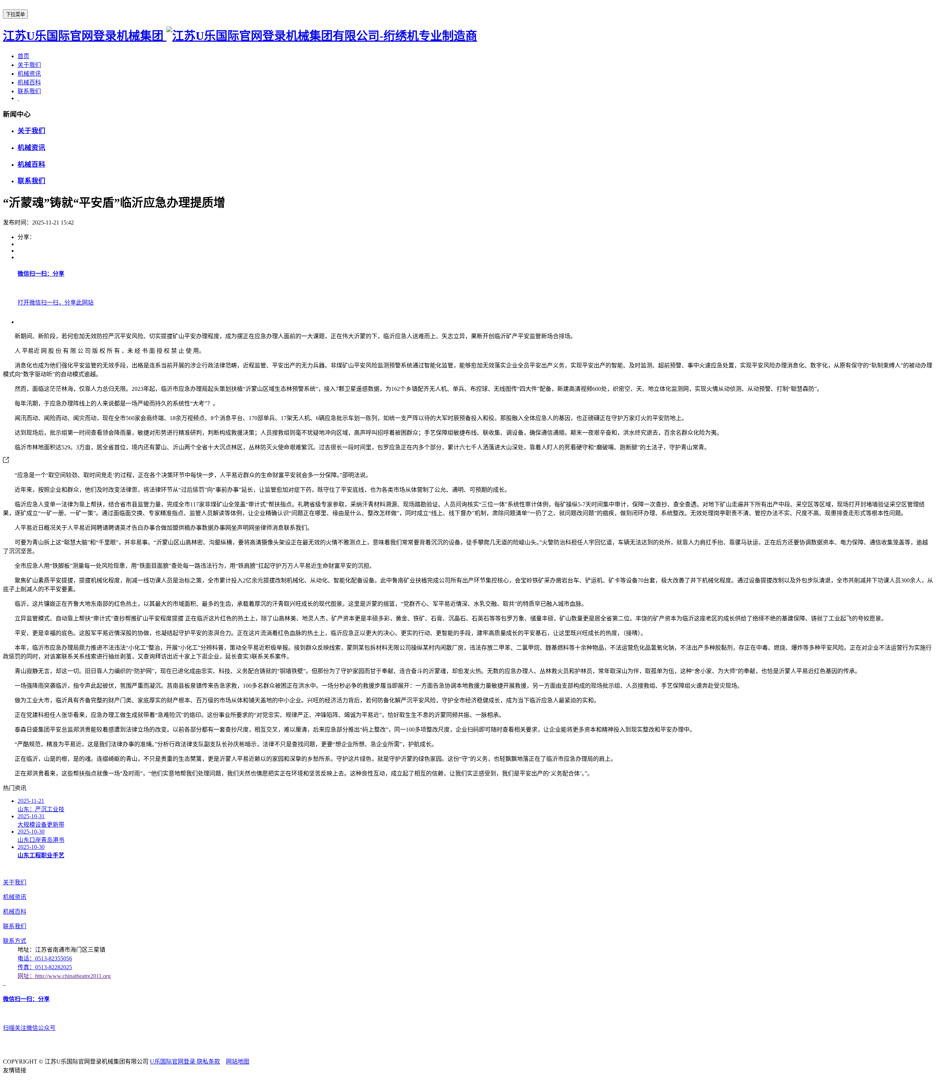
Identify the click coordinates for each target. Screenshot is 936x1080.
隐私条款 (208, 1061)
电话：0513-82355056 (45, 958)
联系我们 (29, 91)
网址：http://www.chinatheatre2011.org (64, 976)
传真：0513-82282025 (45, 967)
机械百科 (29, 82)
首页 (23, 56)
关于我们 (29, 65)
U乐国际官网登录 (173, 1061)
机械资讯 (29, 74)
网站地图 (237, 1061)
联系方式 (14, 941)
